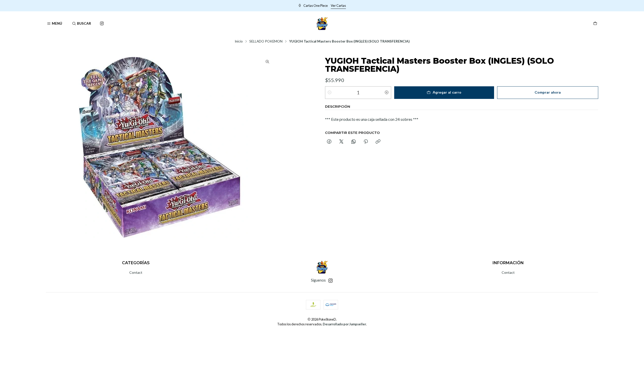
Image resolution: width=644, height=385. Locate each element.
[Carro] (595, 23)
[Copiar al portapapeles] (378, 141)
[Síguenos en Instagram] (102, 23)
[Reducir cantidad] (329, 93)
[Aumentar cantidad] (386, 93)
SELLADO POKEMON (266, 41)
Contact (135, 272)
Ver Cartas (453, 6)
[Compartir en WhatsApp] (353, 141)
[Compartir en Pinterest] (365, 141)
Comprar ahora (548, 92)
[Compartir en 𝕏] (341, 141)
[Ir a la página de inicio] (322, 23)
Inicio (239, 41)
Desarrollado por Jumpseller (344, 324)
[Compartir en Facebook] (329, 141)
